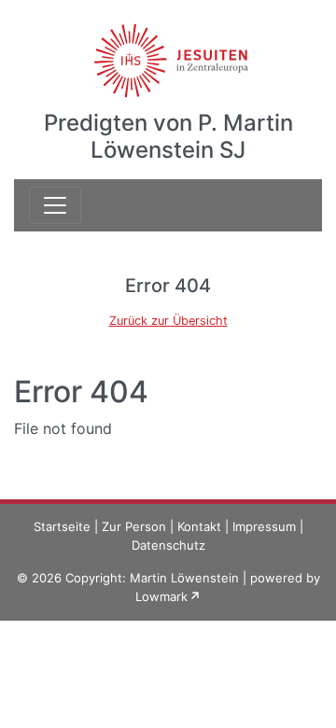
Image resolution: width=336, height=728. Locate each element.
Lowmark (161, 596)
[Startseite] (168, 49)
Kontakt (199, 526)
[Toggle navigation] (55, 205)
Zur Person (134, 526)
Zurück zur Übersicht (168, 321)
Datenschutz (168, 545)
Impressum (264, 526)
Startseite (62, 526)
